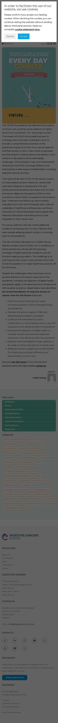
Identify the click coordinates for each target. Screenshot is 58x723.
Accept (23, 36)
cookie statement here (27, 29)
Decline (10, 36)
